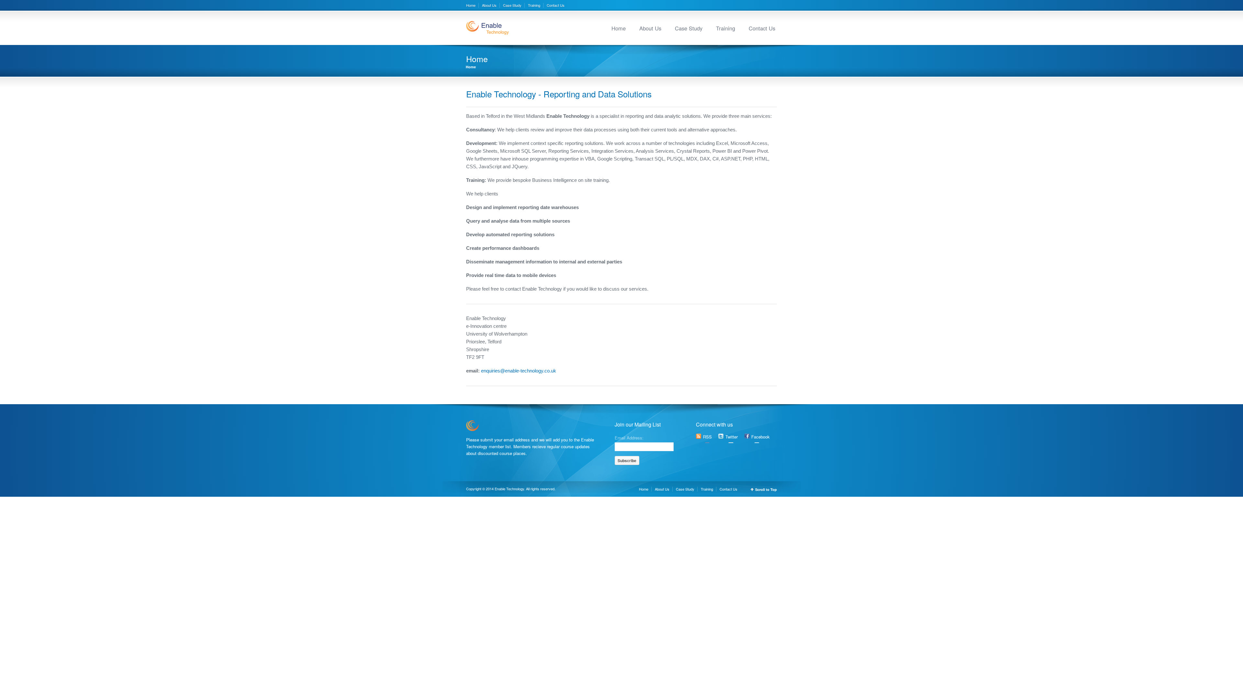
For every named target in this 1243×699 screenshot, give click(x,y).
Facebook (760, 437)
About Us (489, 5)
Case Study (512, 5)
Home (471, 5)
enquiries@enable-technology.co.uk (518, 370)
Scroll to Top (766, 489)
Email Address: (629, 437)
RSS (707, 437)
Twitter (731, 437)
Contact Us (556, 5)
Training (534, 5)
